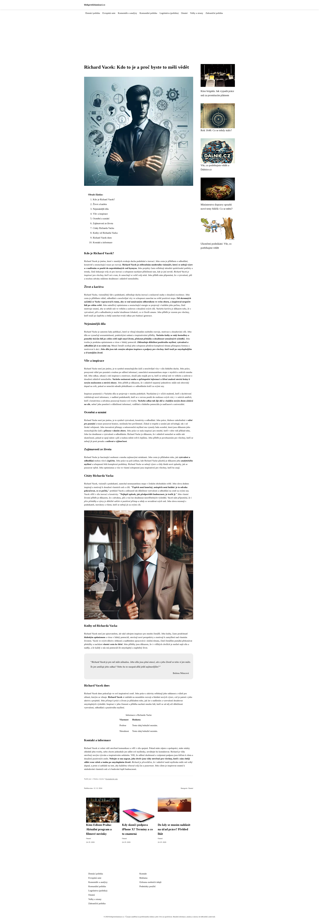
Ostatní (184, 13)
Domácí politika (92, 13)
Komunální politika (148, 13)
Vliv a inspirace (100, 213)
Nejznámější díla (101, 209)
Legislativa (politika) (169, 13)
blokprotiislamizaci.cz (94, 4)
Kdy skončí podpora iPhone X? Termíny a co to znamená (137, 829)
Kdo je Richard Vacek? (104, 199)
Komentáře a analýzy (127, 13)
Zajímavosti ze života (103, 223)
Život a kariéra (100, 204)
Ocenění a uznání (101, 218)
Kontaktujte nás (111, 779)
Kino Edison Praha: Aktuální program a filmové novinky (99, 829)
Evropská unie (108, 13)
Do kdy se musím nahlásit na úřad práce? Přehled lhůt (174, 829)
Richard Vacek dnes (102, 237)
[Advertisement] (159, 33)
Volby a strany (196, 13)
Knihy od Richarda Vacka (105, 233)
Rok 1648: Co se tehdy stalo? (216, 130)
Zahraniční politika (214, 13)
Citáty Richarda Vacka (103, 228)
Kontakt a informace (102, 242)
